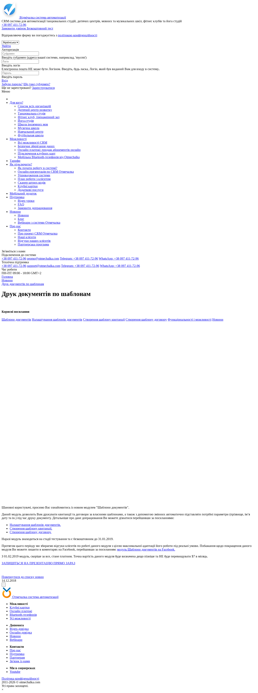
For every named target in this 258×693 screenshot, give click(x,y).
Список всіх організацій (34, 106)
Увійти (6, 46)
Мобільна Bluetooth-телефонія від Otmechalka (49, 157)
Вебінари (16, 639)
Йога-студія (26, 120)
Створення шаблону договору (146, 319)
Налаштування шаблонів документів (57, 319)
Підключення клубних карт (36, 153)
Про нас (15, 226)
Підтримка (17, 197)
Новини (15, 211)
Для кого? (16, 102)
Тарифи (15, 160)
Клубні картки (28, 186)
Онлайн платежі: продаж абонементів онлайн (49, 150)
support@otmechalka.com (43, 266)
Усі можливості (20, 618)
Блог (21, 219)
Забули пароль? (12, 84)
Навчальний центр (30, 131)
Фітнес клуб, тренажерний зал (38, 117)
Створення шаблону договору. (30, 532)
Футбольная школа (31, 135)
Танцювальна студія (31, 113)
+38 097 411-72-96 (14, 258)
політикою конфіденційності (77, 35)
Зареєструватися (43, 88)
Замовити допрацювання (35, 208)
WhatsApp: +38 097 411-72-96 (119, 258)
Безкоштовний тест (40, 28)
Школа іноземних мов (33, 124)
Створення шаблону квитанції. (31, 528)
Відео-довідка (19, 629)
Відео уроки (26, 200)
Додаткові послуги (31, 190)
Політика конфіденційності (20, 678)
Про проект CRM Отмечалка (37, 233)
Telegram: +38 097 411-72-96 (79, 258)
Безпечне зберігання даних (36, 146)
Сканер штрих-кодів (32, 182)
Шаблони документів (16, 319)
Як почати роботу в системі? (37, 168)
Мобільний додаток (23, 193)
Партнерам (17, 657)
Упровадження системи (34, 175)
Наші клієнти (27, 237)
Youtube (15, 671)
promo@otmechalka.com (43, 258)
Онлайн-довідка (21, 632)
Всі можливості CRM (32, 142)
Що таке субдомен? (36, 84)
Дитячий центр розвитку (35, 110)
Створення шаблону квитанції (104, 319)
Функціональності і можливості (189, 319)
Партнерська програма (33, 244)
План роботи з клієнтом (34, 179)
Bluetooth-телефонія (23, 614)
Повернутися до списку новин (23, 577)
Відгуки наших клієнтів (34, 240)
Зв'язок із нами (20, 661)
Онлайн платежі (21, 611)
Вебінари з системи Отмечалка (39, 222)
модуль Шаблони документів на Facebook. (146, 549)
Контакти (24, 230)
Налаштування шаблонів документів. (35, 525)
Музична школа (28, 128)
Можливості (18, 139)
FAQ (21, 204)
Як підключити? (21, 164)
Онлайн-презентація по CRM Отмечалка (46, 171)
